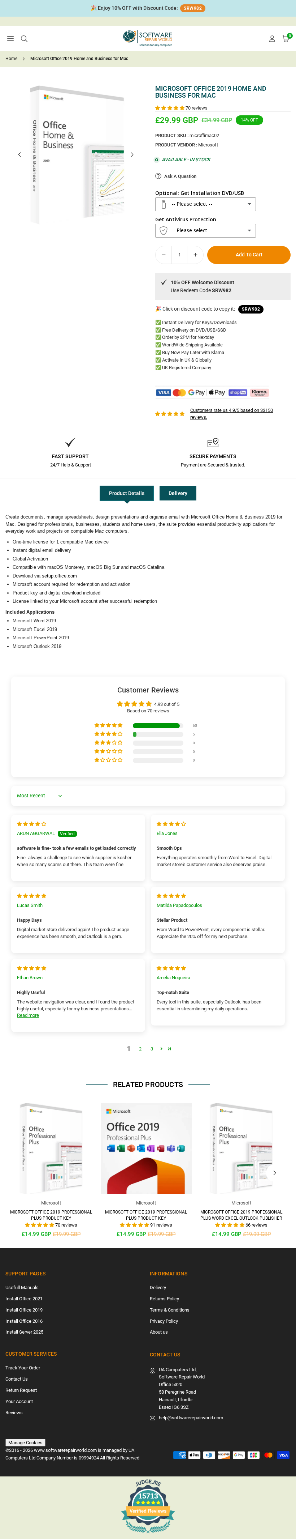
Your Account (19, 1401)
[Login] (272, 38)
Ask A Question (179, 176)
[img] (31, 824)
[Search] (24, 38)
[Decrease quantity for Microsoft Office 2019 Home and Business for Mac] (163, 255)
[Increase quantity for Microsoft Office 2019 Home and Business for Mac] (195, 255)
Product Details (126, 493)
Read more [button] (28, 1015)
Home (11, 58)
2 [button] (140, 1049)
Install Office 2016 (24, 1321)
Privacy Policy (164, 1321)
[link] (148, 8)
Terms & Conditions (170, 1310)
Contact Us (16, 1379)
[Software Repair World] (148, 37)
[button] (10, 38)
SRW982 (193, 8)
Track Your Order (22, 1367)
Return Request (21, 1390)
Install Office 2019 (24, 1310)
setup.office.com (59, 576)
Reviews (14, 1412)
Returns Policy (164, 1298)
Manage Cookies (25, 1442)
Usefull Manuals (22, 1287)
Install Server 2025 (24, 1332)
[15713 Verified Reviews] (148, 1535)
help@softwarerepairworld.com (191, 1417)
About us (159, 1332)
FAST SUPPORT (70, 456)
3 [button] (152, 1049)
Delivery (178, 493)
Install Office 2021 (24, 1298)
